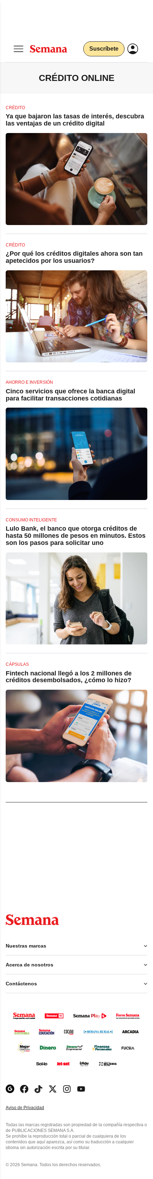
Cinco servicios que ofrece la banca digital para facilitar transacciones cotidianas (70, 395)
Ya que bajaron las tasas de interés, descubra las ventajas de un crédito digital (75, 120)
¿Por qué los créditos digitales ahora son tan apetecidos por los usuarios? (74, 257)
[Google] (10, 1088)
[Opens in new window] (24, 1088)
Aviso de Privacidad (32, 1108)
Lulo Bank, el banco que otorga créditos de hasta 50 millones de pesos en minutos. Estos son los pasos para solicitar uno (76, 535)
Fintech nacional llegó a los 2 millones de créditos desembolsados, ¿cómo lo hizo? (69, 677)
